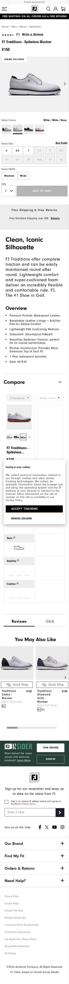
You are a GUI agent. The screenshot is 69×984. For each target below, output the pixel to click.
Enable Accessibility (34, 2)
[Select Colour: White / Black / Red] (7, 129)
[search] (48, 8)
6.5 (17, 150)
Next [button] (65, 84)
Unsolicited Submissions (18, 932)
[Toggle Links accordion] (34, 843)
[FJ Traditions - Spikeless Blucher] (34, 87)
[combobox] (50, 398)
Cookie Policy (12, 903)
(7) (18, 34)
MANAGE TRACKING (21, 518)
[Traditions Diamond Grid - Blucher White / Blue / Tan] (39, 709)
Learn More (24, 760)
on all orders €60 (24, 16)
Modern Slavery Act (15, 917)
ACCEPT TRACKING (24, 508)
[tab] (63, 9)
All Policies (10, 953)
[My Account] (55, 8)
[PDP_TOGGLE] (57, 382)
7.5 (39, 150)
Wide (23, 175)
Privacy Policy (28, 804)
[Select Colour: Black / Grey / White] (28, 129)
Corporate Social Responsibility (22, 924)
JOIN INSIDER (50, 747)
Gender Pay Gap (14, 910)
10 (28, 159)
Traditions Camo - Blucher (9, 694)
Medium (9, 175)
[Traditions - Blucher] (17, 679)
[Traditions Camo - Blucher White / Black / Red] (4, 706)
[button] (4, 8)
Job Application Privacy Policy (20, 939)
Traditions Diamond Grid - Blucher (44, 696)
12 (61, 159)
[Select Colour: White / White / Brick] (40, 129)
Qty (3, 184)
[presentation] (50, 620)
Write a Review (32, 34)
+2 (29, 437)
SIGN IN (50, 759)
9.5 (17, 159)
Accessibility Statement (17, 946)
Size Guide (62, 143)
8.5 (61, 150)
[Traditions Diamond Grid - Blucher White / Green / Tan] (43, 709)
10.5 (39, 159)
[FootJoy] (34, 9)
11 (50, 159)
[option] (34, 87)
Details (55, 218)
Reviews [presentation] (19, 621)
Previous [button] (4, 84)
